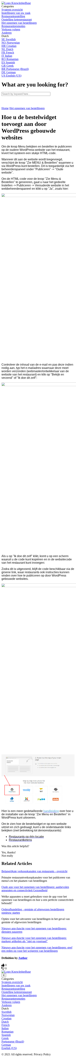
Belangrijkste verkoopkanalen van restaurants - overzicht (34, 871)
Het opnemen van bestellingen (27, 108)
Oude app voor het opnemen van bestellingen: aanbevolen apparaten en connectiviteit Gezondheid (35, 888)
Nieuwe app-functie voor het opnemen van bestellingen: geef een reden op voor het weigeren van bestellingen (36, 949)
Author (22, 957)
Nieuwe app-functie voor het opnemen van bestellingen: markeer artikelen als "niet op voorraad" (34, 939)
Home (5, 108)
